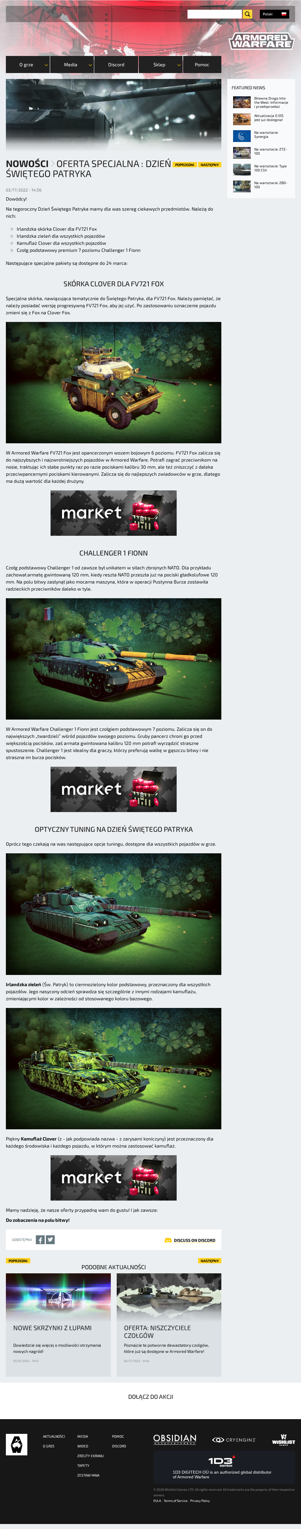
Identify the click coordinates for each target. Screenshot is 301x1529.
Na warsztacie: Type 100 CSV (270, 168)
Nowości (27, 163)
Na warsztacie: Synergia (266, 134)
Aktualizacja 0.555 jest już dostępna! (268, 117)
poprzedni (184, 165)
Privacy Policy (200, 1500)
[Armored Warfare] (261, 41)
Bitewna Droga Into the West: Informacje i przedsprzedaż (271, 102)
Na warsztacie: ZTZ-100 (270, 151)
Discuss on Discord (194, 1240)
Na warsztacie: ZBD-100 (270, 185)
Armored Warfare (16, 1444)
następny (210, 165)
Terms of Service (176, 1500)
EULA (157, 1500)
